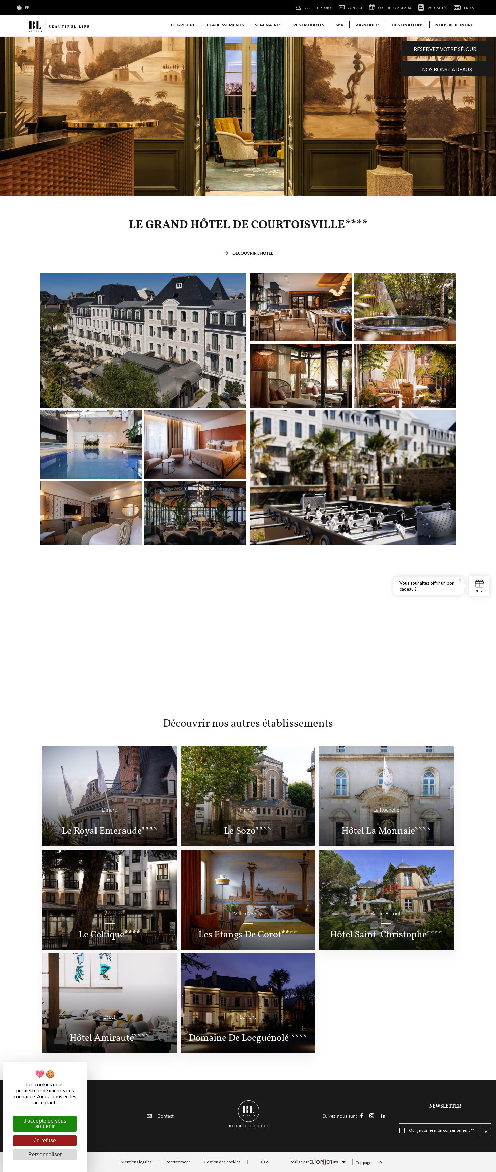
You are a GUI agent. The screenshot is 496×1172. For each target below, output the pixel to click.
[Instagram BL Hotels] (372, 1116)
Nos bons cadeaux (447, 69)
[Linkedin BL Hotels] (383, 1116)
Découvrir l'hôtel (252, 253)
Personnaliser (45, 1154)
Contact (165, 1116)
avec (318, 1161)
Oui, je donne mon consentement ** (441, 1130)
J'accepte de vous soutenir (45, 1123)
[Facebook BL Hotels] (361, 1116)
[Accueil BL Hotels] (58, 26)
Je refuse (45, 1140)
